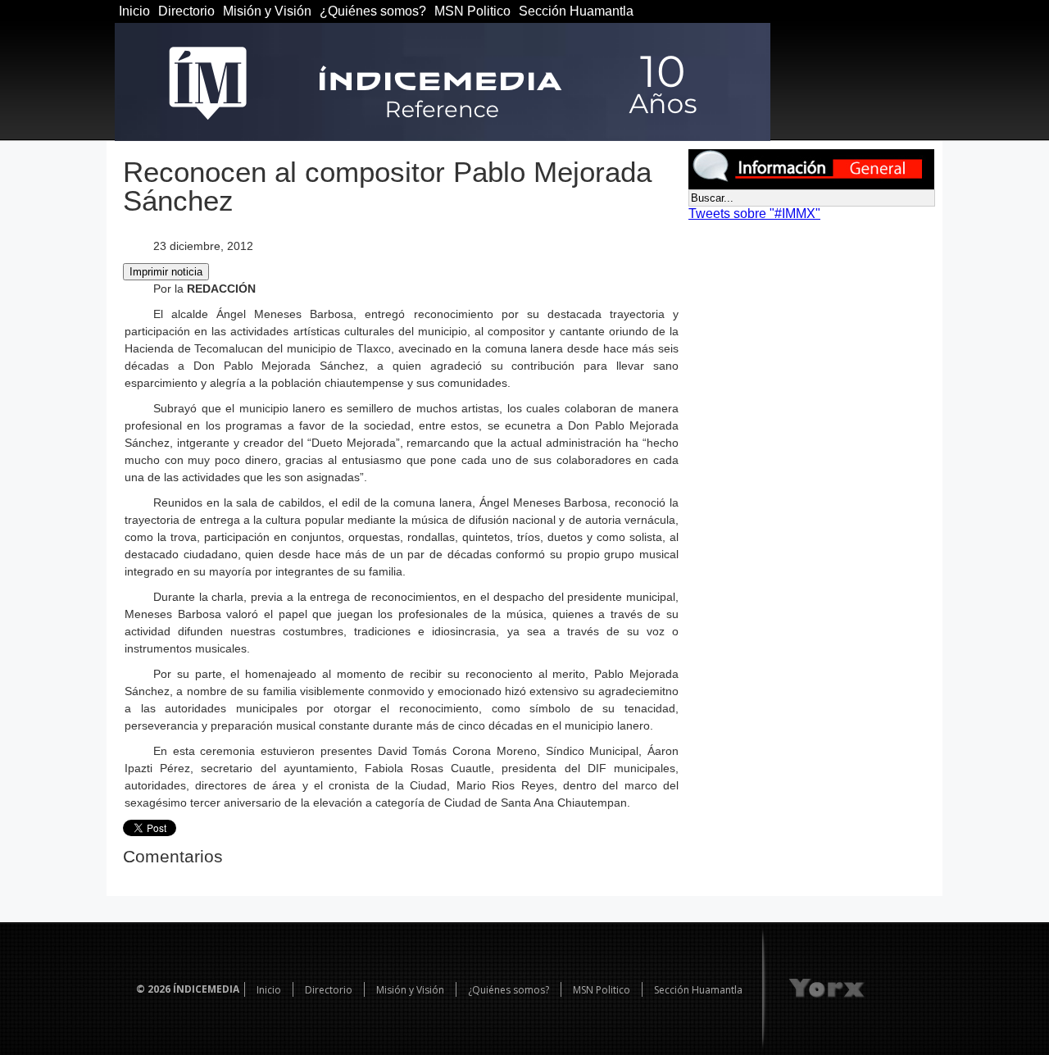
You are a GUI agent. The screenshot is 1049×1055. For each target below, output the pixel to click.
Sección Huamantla (576, 11)
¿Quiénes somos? (373, 11)
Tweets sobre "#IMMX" (754, 214)
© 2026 (153, 989)
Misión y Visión (267, 11)
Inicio (134, 11)
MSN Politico (472, 11)
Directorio (186, 11)
